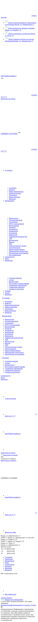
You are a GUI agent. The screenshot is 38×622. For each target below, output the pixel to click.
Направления (9, 561)
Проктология (13, 218)
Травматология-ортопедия (18, 236)
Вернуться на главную (8, 460)
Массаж (11, 242)
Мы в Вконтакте (10, 594)
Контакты (4, 379)
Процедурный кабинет (17, 249)
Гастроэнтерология (15, 220)
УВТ (10, 244)
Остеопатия (13, 233)
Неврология (13, 235)
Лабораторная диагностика (18, 251)
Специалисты (5, 376)
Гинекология (13, 231)
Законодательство (15, 193)
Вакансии (12, 199)
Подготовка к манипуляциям (19, 283)
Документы (13, 195)
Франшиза (8, 568)
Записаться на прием (8, 453)
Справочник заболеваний (18, 285)
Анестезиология (14, 247)
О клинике (12, 188)
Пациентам (9, 559)
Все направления (15, 255)
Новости (12, 190)
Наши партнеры (14, 197)
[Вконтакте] (20, 591)
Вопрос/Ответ (14, 282)
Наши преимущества (16, 191)
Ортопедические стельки (17, 246)
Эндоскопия (13, 222)
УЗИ (10, 238)
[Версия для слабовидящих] (2, 79)
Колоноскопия (14, 225)
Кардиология (13, 240)
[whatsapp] (20, 449)
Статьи (11, 280)
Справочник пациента (16, 287)
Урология (12, 227)
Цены (3, 377)
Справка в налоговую (16, 289)
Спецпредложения (15, 278)
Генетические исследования (18, 253)
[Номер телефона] (16, 167)
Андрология (13, 229)
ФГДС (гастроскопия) (16, 224)
